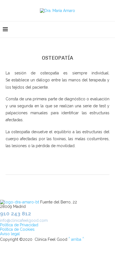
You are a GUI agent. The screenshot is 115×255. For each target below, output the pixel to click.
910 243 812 (15, 213)
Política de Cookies (17, 229)
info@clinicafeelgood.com (24, 220)
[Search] (109, 29)
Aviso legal (10, 234)
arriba (76, 239)
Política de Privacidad (19, 225)
